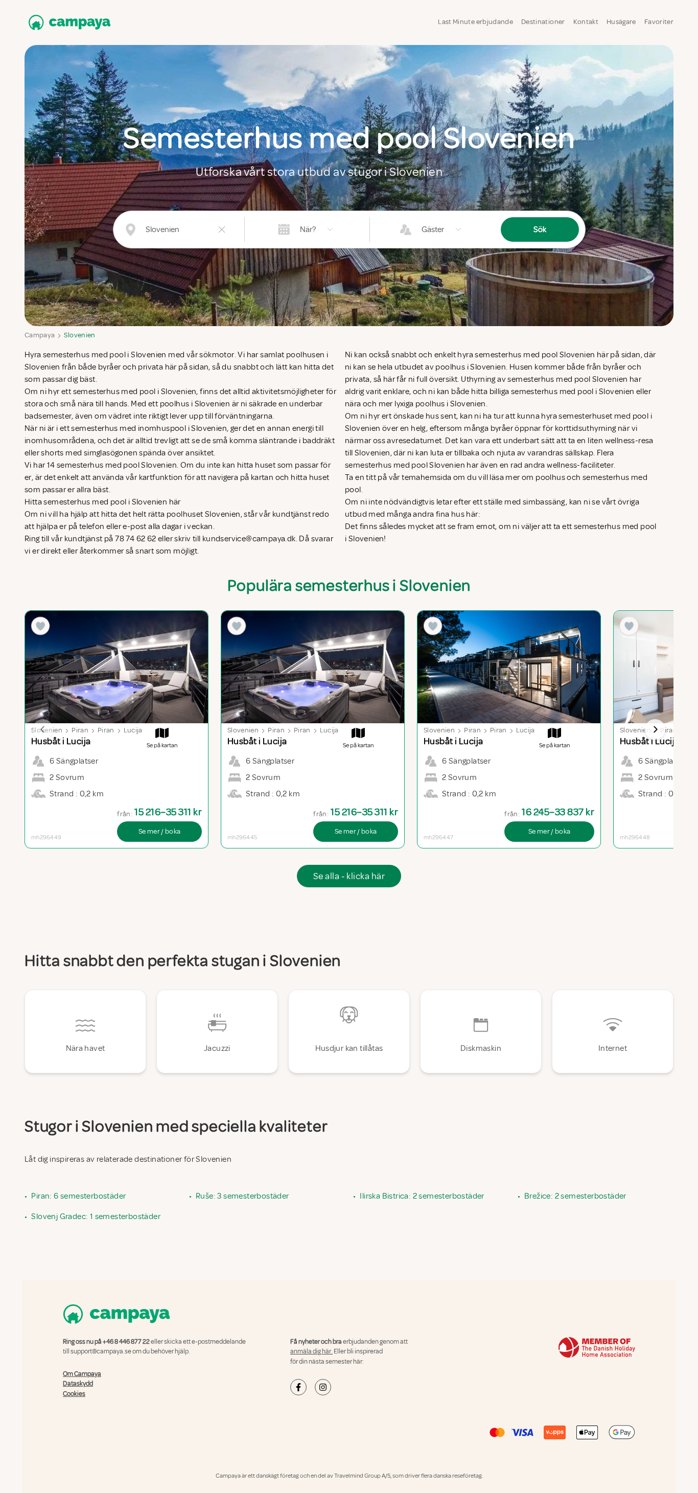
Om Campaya (82, 1374)
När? (308, 229)
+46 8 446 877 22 (126, 1342)
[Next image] (655, 729)
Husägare (621, 21)
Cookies (74, 1394)
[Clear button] (222, 229)
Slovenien (79, 335)
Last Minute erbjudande (475, 21)
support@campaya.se (101, 1351)
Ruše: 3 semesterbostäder (242, 1196)
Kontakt (585, 21)
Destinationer (543, 21)
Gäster (433, 229)
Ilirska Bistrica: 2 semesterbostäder (422, 1196)
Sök (539, 229)
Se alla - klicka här (349, 876)
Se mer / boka (159, 831)
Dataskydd (78, 1384)
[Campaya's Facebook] (298, 1387)
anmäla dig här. (311, 1351)
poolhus (550, 477)
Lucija (133, 730)
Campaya (40, 335)
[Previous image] (43, 729)
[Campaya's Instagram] (323, 1387)
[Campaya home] (67, 22)
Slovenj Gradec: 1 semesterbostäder (95, 1216)
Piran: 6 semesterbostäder (78, 1196)
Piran (80, 730)
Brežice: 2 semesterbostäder (575, 1196)
